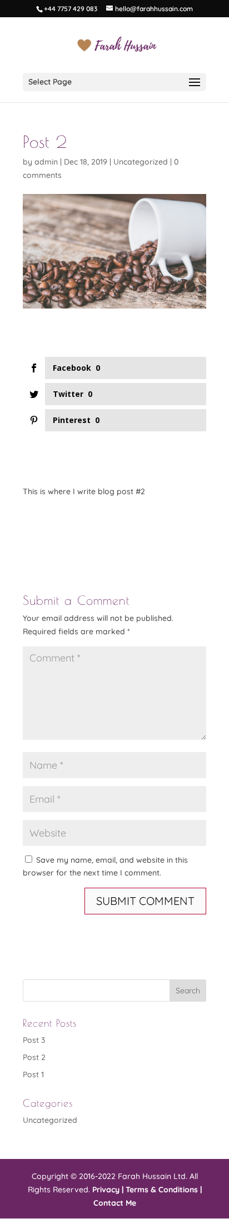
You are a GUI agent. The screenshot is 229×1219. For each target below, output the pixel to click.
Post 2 (34, 1057)
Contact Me (114, 1203)
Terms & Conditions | (164, 1190)
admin (46, 162)
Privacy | (107, 1190)
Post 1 (33, 1074)
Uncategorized (140, 162)
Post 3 (34, 1040)
